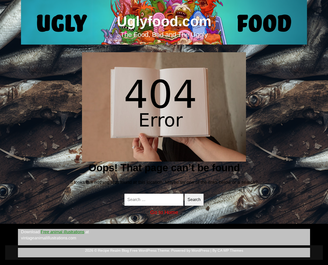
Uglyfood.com (164, 21)
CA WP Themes (230, 250)
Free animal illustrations (62, 232)
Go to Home (164, 212)
